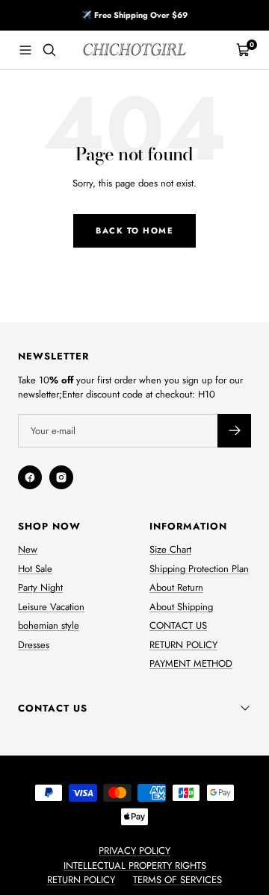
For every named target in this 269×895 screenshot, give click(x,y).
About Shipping (181, 607)
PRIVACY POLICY (134, 851)
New (27, 549)
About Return (176, 587)
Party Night (40, 587)
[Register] (234, 431)
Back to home (134, 230)
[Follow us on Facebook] (30, 477)
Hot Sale (35, 569)
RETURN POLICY (183, 645)
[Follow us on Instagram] (61, 477)
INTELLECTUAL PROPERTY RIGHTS (135, 865)
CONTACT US (178, 625)
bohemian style (48, 625)
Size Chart (170, 549)
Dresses (33, 645)
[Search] (49, 50)
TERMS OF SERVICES (177, 880)
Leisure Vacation (51, 607)
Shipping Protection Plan (199, 569)
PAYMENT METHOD (190, 663)
